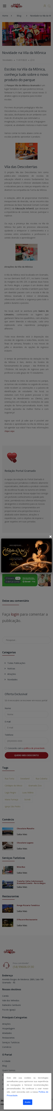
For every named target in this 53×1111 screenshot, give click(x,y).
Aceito (27, 1102)
